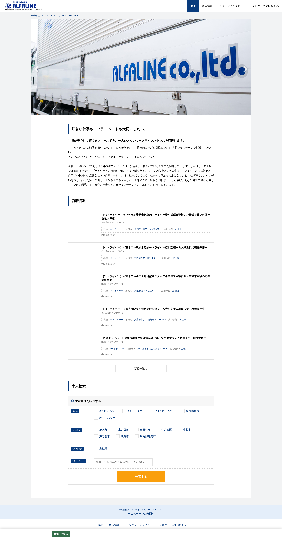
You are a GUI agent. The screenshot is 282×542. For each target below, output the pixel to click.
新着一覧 (139, 368)
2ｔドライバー (108, 411)
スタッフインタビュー (232, 6)
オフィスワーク (108, 417)
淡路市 (125, 436)
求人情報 (207, 6)
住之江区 (166, 429)
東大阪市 (123, 429)
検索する (141, 477)
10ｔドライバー (165, 411)
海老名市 (104, 436)
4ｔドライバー (136, 411)
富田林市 (145, 429)
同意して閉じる (61, 534)
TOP (193, 6)
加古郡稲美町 (148, 436)
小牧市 (187, 429)
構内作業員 (192, 411)
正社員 (103, 448)
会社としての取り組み (265, 6)
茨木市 (103, 429)
